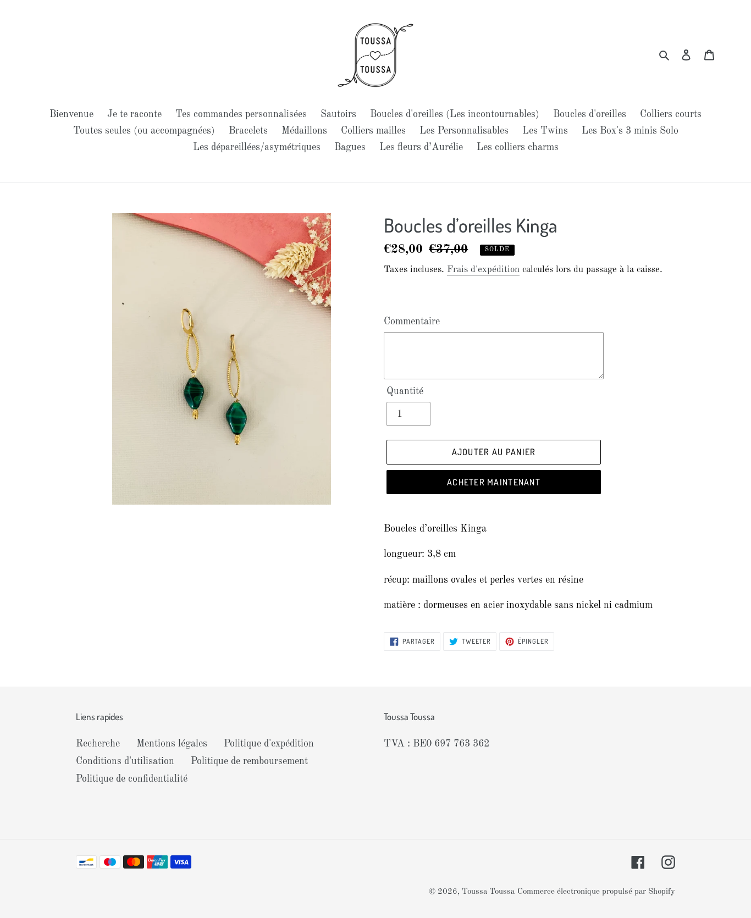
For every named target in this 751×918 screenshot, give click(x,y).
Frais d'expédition (483, 269)
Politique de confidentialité (131, 779)
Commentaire (412, 322)
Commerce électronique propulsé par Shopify (596, 892)
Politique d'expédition (269, 744)
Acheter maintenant (493, 482)
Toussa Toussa (488, 892)
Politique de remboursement (249, 761)
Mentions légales (171, 744)
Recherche (98, 744)
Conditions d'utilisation (125, 761)
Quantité (404, 391)
